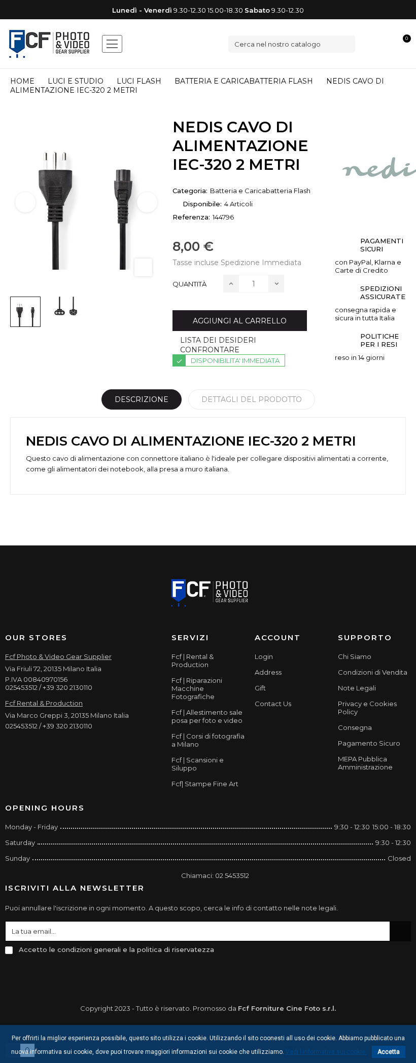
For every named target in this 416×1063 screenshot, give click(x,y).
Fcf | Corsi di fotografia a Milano (208, 740)
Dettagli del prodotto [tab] (251, 399)
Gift (260, 688)
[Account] (386, 44)
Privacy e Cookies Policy (367, 708)
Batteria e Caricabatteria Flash (260, 191)
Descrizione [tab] (141, 399)
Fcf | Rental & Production (192, 660)
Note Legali (357, 688)
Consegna (355, 727)
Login (264, 656)
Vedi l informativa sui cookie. (326, 1051)
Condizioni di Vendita (372, 672)
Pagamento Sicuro (369, 743)
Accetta (388, 1051)
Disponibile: (202, 204)
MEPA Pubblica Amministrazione (365, 763)
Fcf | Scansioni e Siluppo (197, 764)
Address (268, 672)
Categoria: (189, 191)
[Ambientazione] (368, 44)
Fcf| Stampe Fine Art (204, 784)
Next (147, 202)
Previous (25, 202)
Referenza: (191, 217)
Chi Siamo (354, 656)
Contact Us (273, 704)
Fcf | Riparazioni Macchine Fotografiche (196, 688)
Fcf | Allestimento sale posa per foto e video (206, 716)
